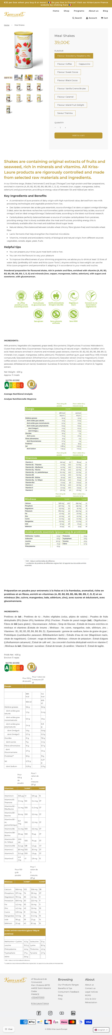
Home (56, 11)
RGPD (88, 995)
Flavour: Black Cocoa (67, 80)
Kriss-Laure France (40, 1003)
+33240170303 (37, 997)
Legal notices (91, 992)
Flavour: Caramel (65, 97)
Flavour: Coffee (64, 64)
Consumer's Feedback (68, 992)
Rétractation (91, 1002)
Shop (66, 11)
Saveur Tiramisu (65, 113)
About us (89, 985)
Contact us (90, 988)
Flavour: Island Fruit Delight (70, 105)
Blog (105, 11)
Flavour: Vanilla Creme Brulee (71, 88)
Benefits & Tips (65, 988)
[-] (55, 127)
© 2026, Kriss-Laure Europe (56, 1029)
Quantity (59, 123)
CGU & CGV (90, 999)
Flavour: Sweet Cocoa (67, 72)
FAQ (60, 999)
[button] (101, 1030)
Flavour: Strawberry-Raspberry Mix (73, 56)
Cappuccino (84, 64)
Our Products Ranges (68, 985)
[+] (65, 127)
